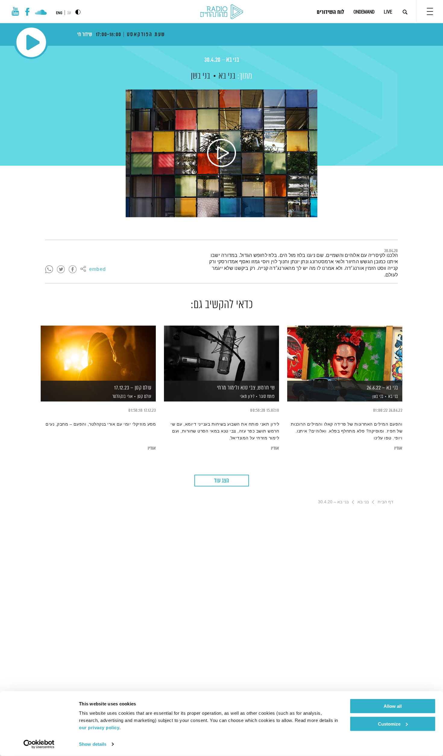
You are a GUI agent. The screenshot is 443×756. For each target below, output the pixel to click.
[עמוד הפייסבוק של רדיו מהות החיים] (27, 12)
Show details (92, 744)
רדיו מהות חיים (222, 12)
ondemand (364, 12)
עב (69, 13)
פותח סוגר (267, 396)
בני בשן (200, 76)
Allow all (393, 706)
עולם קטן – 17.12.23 (133, 388)
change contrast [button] (77, 11)
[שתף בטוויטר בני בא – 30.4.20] (61, 269)
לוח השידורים (330, 12)
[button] (430, 11)
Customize (389, 723)
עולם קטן (144, 396)
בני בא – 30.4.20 (221, 60)
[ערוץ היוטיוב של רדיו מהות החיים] (15, 11)
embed (97, 269)
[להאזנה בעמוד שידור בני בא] (221, 153)
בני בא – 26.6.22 (382, 388)
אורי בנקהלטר (122, 396)
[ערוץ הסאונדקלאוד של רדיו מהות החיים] (41, 13)
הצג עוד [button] (221, 480)
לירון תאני (247, 396)
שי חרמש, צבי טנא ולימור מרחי (246, 388)
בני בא (226, 76)
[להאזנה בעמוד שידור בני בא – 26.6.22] (344, 353)
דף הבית (385, 501)
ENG (59, 13)
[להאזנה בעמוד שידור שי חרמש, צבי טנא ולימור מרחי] (221, 353)
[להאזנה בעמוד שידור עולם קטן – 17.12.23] (98, 353)
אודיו (398, 448)
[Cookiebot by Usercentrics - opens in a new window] (39, 744)
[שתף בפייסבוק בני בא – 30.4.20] (73, 269)
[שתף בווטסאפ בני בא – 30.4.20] (49, 269)
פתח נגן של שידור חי (31, 42)
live (388, 12)
